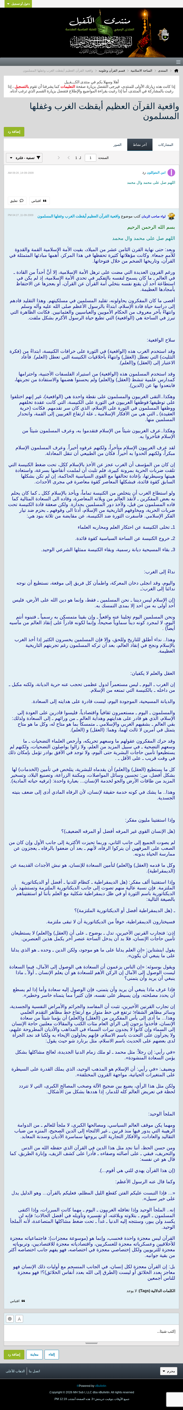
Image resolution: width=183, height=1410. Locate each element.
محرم (171, 1371)
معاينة (34, 1354)
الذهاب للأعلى (15, 1371)
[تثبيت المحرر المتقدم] (19, 1319)
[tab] (165, 145)
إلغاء (52, 1354)
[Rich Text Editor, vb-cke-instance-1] (91, 1333)
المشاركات (165, 145)
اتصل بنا (34, 1371)
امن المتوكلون (156, 172)
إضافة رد (14, 1354)
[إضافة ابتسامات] (10, 1319)
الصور (117, 145)
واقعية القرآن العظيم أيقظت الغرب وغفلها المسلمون (78, 216)
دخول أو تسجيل (20, 3)
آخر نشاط (140, 145)
